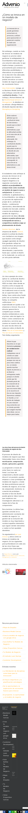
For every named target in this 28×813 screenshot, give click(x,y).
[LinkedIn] (9, 812)
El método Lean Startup (12, 656)
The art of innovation (15, 330)
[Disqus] (14, 595)
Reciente (14, 707)
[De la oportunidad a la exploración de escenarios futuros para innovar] (14, 755)
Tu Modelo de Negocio (11, 652)
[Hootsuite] (18, 812)
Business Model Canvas (12, 555)
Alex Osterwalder (8, 88)
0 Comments (13, 557)
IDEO (13, 302)
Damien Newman (8, 229)
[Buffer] (21, 812)
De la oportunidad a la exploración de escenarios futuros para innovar (13, 688)
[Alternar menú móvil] (25, 3)
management (5, 557)
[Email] (23, 812)
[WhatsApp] (12, 812)
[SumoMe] (26, 812)
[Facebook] (4, 812)
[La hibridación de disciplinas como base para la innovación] (14, 713)
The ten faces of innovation (12, 333)
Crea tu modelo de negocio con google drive (5, 730)
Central (20, 231)
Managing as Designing (11, 109)
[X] (7, 812)
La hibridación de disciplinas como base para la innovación (14, 673)
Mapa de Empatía (9, 627)
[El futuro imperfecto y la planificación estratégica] (14, 736)
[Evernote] (15, 812)
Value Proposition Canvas (12, 648)
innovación (21, 555)
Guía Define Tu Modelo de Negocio (5, 765)
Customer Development (12, 660)
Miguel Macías (8, 554)
